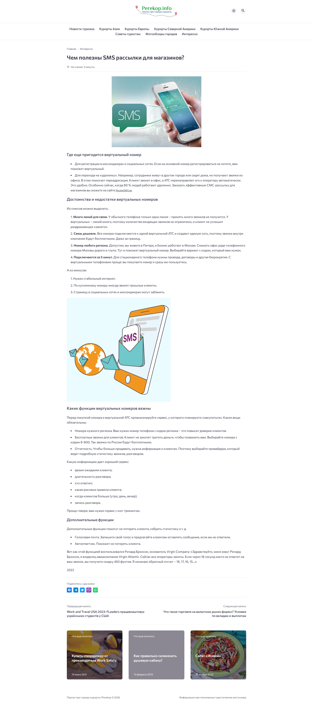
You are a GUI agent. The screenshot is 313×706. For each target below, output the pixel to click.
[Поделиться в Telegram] (75, 590)
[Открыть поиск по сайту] (243, 11)
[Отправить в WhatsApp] (95, 590)
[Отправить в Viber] (88, 590)
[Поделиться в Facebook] (69, 590)
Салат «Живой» (208, 656)
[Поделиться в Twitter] (82, 590)
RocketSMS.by (124, 190)
